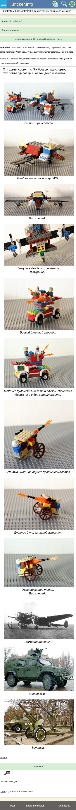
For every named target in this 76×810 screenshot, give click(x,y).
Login (3, 791)
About (12, 805)
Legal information (35, 805)
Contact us (64, 805)
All (5, 773)
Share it (3, 757)
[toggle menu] (3, 4)
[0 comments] (8, 773)
